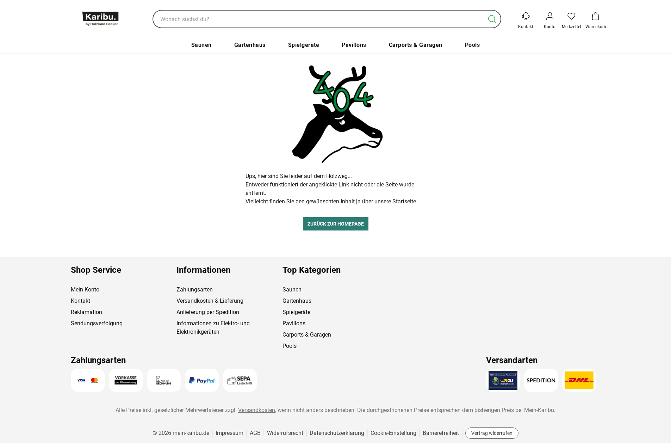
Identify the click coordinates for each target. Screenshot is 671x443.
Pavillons (354, 45)
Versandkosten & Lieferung (209, 300)
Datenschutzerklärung (337, 433)
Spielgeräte (303, 45)
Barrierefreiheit (441, 433)
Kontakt (80, 300)
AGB (255, 433)
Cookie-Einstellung (393, 433)
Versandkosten (256, 410)
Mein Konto (85, 289)
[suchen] (492, 19)
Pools (472, 45)
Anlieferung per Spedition (207, 312)
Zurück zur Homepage (335, 224)
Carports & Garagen (415, 45)
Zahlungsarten (194, 289)
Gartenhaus (250, 45)
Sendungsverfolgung (97, 323)
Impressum (229, 433)
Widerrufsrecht (285, 433)
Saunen (201, 45)
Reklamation (86, 312)
